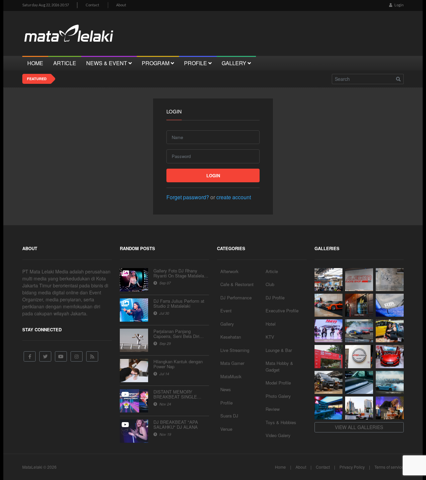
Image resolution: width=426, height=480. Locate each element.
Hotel (271, 324)
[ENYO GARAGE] (390, 279)
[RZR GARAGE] (390, 305)
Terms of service (389, 467)
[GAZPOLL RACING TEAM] (359, 382)
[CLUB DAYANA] (359, 305)
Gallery (227, 324)
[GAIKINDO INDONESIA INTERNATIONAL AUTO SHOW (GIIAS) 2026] (328, 279)
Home (280, 467)
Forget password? (187, 197)
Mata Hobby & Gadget (279, 366)
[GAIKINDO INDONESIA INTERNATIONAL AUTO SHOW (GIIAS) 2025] (390, 356)
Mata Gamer (232, 363)
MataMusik (231, 376)
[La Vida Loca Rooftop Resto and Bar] (328, 408)
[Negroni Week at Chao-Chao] (390, 408)
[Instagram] (77, 356)
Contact (92, 5)
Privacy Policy (352, 467)
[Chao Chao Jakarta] (359, 408)
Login (399, 5)
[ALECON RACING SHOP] (359, 279)
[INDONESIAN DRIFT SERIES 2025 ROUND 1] (390, 382)
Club (270, 284)
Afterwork (229, 271)
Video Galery (278, 435)
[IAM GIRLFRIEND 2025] (390, 330)
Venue (226, 429)
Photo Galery (278, 396)
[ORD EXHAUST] (359, 356)
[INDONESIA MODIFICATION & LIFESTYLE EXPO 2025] (328, 330)
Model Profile (278, 383)
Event (226, 310)
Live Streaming (234, 350)
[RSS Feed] (92, 356)
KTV (270, 337)
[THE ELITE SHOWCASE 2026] (328, 305)
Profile (226, 403)
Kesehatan (230, 337)
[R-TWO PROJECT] (328, 382)
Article (272, 271)
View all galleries (359, 427)
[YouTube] (61, 356)
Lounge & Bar (279, 350)
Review (273, 409)
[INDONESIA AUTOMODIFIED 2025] (328, 356)
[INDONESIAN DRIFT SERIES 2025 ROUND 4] (359, 330)
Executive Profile (282, 310)
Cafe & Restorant (237, 284)
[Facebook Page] (30, 356)
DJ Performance (236, 297)
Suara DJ (229, 415)
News (225, 389)
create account (233, 197)
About (121, 5)
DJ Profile (275, 297)
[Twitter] (45, 356)
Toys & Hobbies (281, 422)
